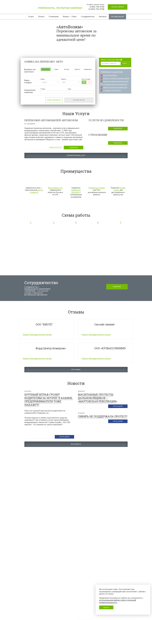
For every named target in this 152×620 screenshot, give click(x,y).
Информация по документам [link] (112, 72)
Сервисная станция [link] (96, 188)
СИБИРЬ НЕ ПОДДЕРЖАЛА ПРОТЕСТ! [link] (102, 416)
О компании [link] (54, 17)
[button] (46, 69)
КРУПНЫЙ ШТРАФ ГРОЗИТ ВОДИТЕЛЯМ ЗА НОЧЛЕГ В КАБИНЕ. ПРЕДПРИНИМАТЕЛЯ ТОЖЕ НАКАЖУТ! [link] (48, 400)
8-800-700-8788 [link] (97, 7)
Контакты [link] (103, 17)
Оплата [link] (41, 17)
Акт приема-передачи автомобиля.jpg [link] (115, 84)
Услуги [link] (31, 17)
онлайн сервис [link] (119, 189)
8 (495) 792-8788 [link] (96, 9)
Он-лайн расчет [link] (117, 17)
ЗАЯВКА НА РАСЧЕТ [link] (55, 147)
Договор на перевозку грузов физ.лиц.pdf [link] (116, 78)
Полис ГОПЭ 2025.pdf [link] (110, 75)
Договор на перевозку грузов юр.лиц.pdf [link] (115, 81)
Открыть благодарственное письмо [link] (37, 335)
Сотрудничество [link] (87, 17)
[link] (117, 7)
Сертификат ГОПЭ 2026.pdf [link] (112, 90)
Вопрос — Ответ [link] (70, 17)
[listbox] (50, 82)
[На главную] (27, 8)
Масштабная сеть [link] (55, 188)
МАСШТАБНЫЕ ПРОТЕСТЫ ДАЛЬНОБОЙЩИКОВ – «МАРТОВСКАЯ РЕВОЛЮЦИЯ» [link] (97, 398)
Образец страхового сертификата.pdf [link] (115, 87)
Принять (106, 607)
